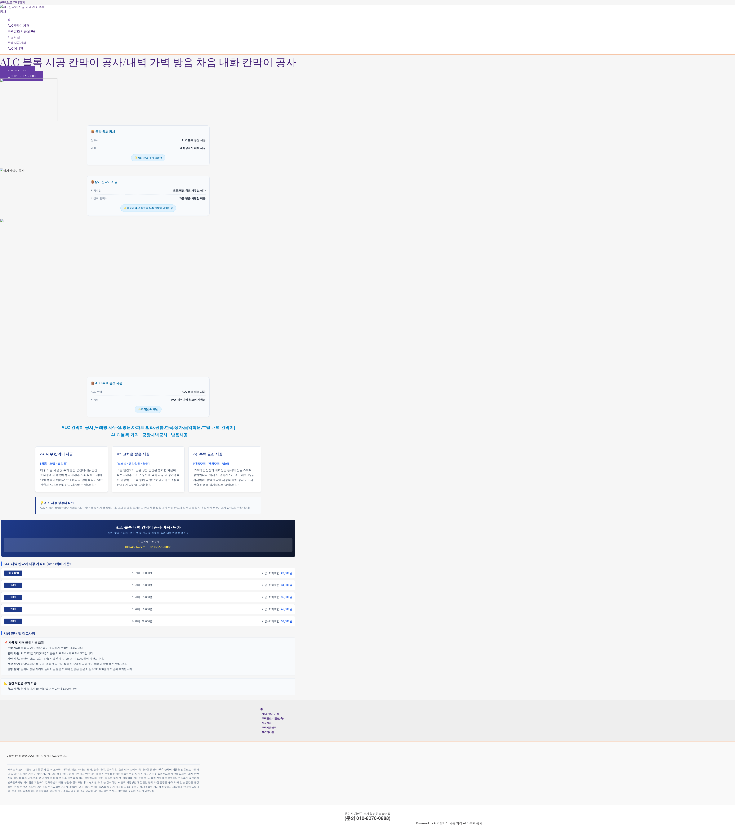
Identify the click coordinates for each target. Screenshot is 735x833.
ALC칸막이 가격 (18, 25)
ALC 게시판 (15, 48)
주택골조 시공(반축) (21, 31)
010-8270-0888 (160, 547)
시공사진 (14, 37)
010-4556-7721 (135, 547)
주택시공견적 (17, 43)
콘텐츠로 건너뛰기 (12, 2)
